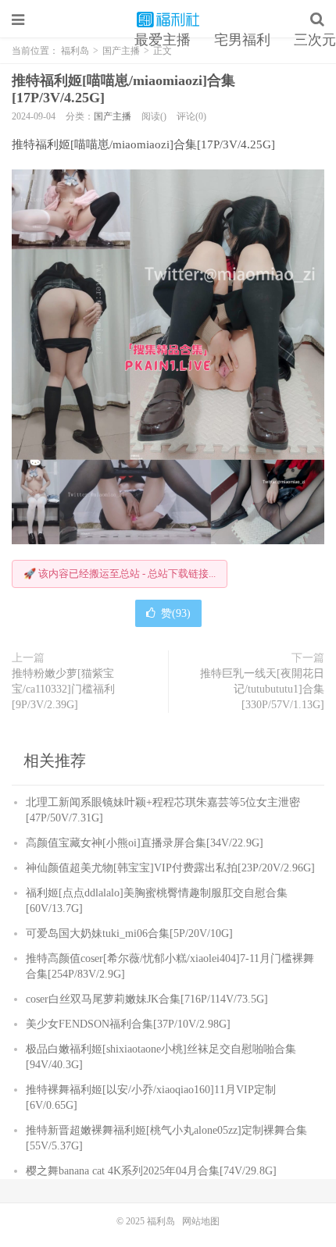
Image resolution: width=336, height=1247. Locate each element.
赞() (176, 613)
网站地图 (201, 1221)
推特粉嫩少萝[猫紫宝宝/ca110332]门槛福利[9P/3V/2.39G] (63, 689)
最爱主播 (162, 40)
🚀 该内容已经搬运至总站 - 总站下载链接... (119, 573)
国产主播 (112, 116)
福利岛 (168, 19)
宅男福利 (242, 40)
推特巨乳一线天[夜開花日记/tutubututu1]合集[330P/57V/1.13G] (262, 689)
